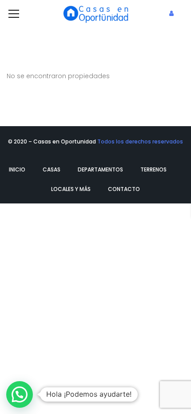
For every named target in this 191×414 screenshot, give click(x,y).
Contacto (124, 189)
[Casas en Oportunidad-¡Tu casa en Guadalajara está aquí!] (95, 13)
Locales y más (71, 189)
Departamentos (100, 169)
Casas (51, 169)
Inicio (17, 169)
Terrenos (153, 169)
